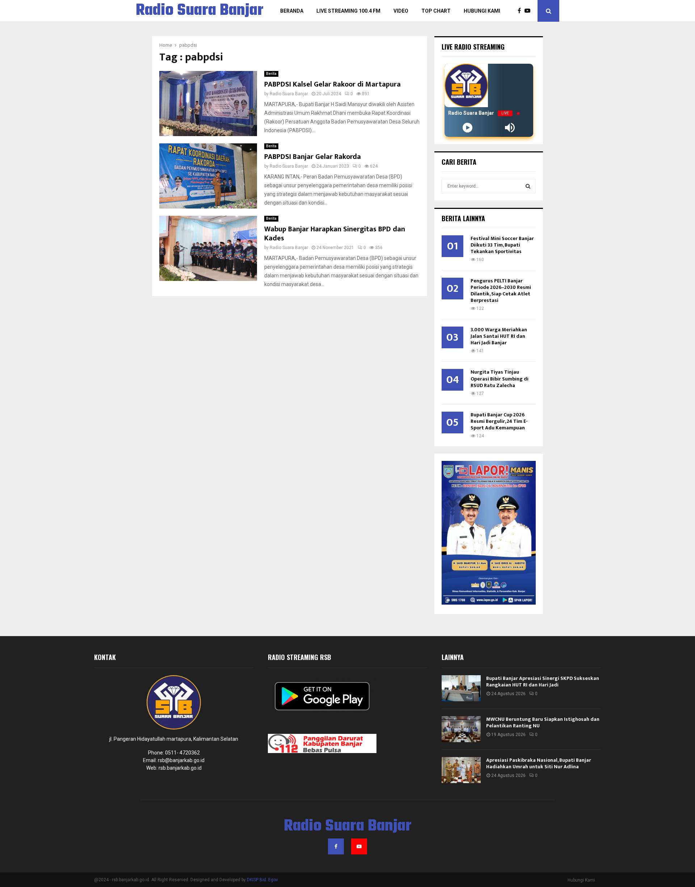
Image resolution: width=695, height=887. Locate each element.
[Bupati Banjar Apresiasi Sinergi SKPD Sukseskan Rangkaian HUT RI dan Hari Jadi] (461, 688)
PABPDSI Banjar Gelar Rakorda (312, 157)
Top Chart (436, 11)
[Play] (467, 128)
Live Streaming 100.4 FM (348, 11)
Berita (271, 74)
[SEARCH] (528, 186)
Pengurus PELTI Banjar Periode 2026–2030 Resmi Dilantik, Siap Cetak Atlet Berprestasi (501, 290)
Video (400, 11)
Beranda (291, 11)
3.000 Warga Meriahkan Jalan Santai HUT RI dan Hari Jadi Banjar (499, 336)
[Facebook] (521, 11)
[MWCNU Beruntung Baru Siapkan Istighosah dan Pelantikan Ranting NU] (461, 729)
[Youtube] (529, 11)
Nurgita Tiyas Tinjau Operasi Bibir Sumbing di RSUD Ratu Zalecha (499, 378)
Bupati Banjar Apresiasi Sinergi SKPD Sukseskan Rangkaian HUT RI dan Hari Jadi (542, 681)
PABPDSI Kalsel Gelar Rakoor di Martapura (332, 84)
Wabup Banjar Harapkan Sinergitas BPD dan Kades (334, 233)
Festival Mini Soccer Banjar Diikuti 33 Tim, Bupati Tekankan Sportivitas (502, 245)
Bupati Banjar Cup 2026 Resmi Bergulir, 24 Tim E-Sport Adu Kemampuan (499, 421)
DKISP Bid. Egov (262, 879)
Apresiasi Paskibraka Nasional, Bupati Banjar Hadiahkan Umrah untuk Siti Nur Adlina (538, 763)
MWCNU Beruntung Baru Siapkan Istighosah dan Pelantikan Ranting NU (542, 722)
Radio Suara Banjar (200, 11)
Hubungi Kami (482, 11)
